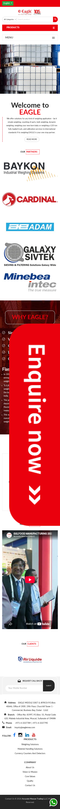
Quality (30, 781)
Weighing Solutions (30, 745)
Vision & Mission (30, 772)
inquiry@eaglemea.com (25, 728)
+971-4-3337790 (40, 723)
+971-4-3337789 (23, 723)
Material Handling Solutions (30, 749)
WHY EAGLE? (30, 317)
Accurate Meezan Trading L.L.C (35, 799)
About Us (30, 768)
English (6, 3)
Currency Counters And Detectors (30, 754)
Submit (48, 685)
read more (32, 139)
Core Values (30, 777)
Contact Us (30, 786)
